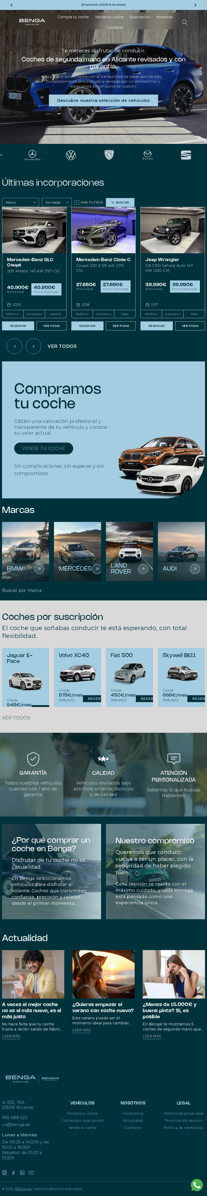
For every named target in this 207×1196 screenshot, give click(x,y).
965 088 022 (14, 1117)
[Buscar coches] (184, 22)
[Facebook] (13, 1172)
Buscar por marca (22, 590)
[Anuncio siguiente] (195, 5)
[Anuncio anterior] (11, 5)
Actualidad (133, 1121)
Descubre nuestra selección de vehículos (103, 100)
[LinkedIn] (22, 1172)
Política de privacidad (183, 1113)
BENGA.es (23, 1189)
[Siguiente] (33, 346)
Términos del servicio (184, 1121)
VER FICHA (51, 326)
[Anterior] (14, 346)
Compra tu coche (82, 1113)
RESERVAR (18, 326)
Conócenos (133, 1113)
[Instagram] (4, 1172)
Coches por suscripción (82, 1121)
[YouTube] (31, 1172)
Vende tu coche (82, 1128)
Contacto (133, 1128)
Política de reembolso (184, 1128)
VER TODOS (62, 346)
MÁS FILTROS (89, 202)
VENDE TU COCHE (43, 448)
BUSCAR (122, 202)
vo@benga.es (16, 1124)
